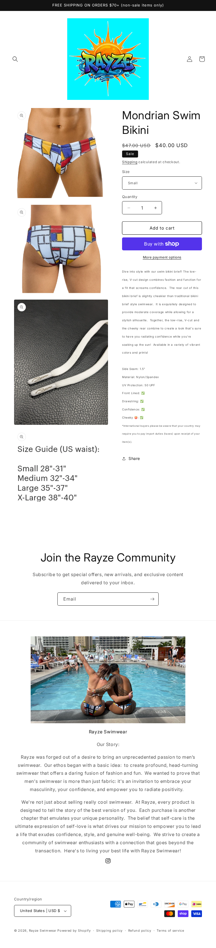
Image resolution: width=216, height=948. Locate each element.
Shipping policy (109, 931)
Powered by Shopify (74, 931)
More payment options (162, 257)
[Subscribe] (152, 599)
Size (126, 171)
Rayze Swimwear (43, 931)
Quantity (129, 196)
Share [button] (134, 458)
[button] (15, 59)
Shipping (130, 162)
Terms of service (170, 931)
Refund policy (139, 931)
